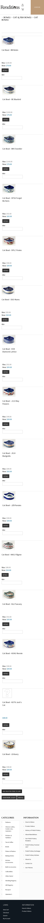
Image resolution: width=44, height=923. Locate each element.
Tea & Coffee (9, 842)
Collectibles (9, 871)
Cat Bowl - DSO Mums (11, 299)
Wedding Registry (10, 881)
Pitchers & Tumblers (8, 837)
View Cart (6, 910)
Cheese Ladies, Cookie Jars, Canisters (10, 829)
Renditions (9, 7)
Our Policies (29, 867)
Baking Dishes (9, 856)
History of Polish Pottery (33, 830)
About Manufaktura (31, 834)
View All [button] (20, 798)
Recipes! (8, 890)
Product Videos (30, 826)
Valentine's (8, 894)
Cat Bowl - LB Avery (10, 754)
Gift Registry (9, 885)
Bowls (7, 17)
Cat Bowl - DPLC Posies (12, 250)
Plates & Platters (10, 851)
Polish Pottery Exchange (32, 851)
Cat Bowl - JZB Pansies (11, 505)
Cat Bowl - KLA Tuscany (12, 604)
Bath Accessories (10, 867)
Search (5, 915)
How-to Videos (29, 822)
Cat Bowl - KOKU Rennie (12, 653)
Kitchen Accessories (9, 861)
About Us (28, 859)
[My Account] (22, 5)
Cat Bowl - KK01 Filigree (11, 554)
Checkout (6, 913)
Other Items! (9, 876)
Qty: (3, 75)
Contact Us (28, 863)
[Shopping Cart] (22, 9)
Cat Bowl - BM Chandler (12, 149)
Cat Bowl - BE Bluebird (11, 99)
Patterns (8, 822)
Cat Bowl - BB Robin (10, 50)
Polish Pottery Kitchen (32, 855)
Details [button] (5, 70)
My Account (6, 918)
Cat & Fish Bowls (22, 17)
